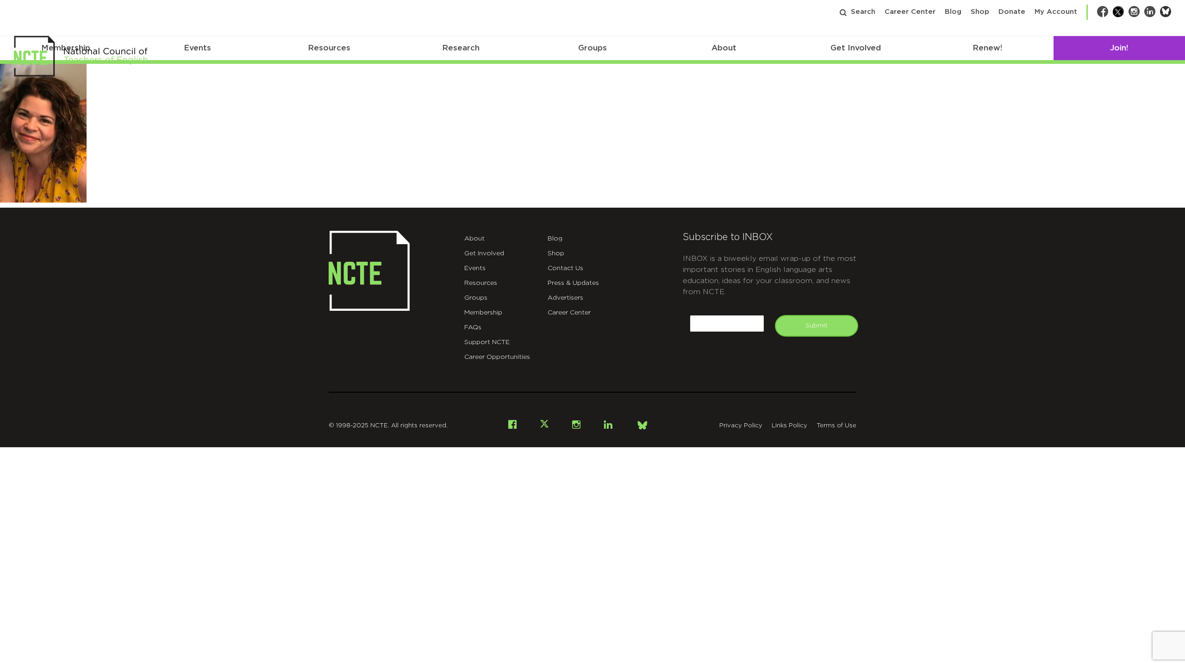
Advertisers (565, 298)
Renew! (987, 48)
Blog (953, 11)
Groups (592, 48)
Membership (483, 312)
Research (461, 48)
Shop (980, 11)
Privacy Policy (740, 426)
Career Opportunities (497, 357)
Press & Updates (573, 283)
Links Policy (789, 426)
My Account (1056, 11)
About (723, 48)
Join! (1119, 48)
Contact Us (565, 268)
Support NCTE (487, 342)
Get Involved (855, 48)
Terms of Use (836, 426)
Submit (816, 325)
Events (197, 48)
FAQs (472, 327)
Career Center (910, 11)
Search (863, 11)
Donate (1011, 11)
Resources (329, 48)
